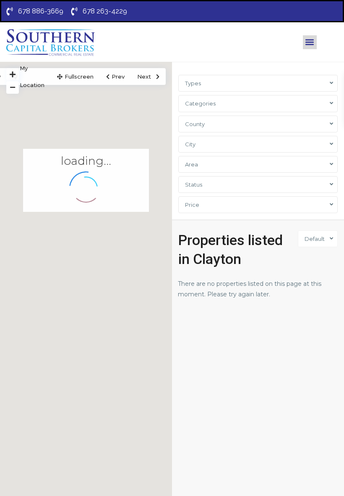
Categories (200, 103)
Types (193, 83)
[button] (310, 42)
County (195, 124)
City (190, 144)
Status (193, 184)
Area (191, 164)
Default (315, 238)
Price (192, 204)
